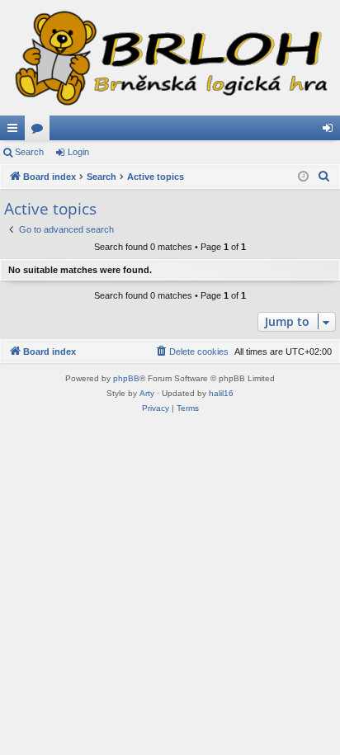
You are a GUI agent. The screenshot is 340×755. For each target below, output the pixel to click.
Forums (40, 131)
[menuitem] (324, 177)
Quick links (16, 131)
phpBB (126, 378)
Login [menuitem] (331, 131)
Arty (146, 393)
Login (78, 152)
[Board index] (170, 58)
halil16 (221, 393)
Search (29, 152)
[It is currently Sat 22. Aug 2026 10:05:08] (303, 177)
